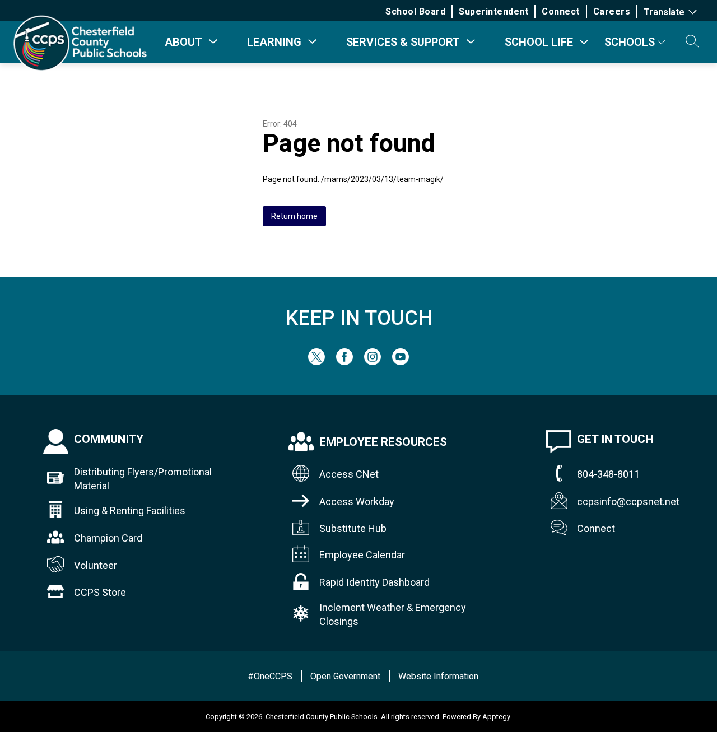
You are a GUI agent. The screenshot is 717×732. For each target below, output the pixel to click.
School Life (539, 42)
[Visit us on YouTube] (400, 362)
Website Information (438, 676)
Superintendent (493, 11)
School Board (415, 11)
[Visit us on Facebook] (344, 362)
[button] (692, 42)
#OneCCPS (270, 676)
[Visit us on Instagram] (372, 362)
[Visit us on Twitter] (316, 362)
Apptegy (496, 716)
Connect (561, 11)
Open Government (345, 676)
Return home (294, 216)
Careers (612, 11)
